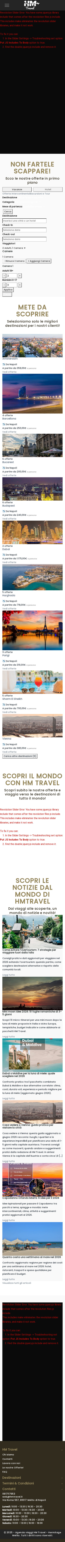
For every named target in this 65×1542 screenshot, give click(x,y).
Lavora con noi (11, 1463)
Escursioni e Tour (40, 193)
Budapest (8, 505)
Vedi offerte (9, 431)
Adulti (7, 270)
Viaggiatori (8, 243)
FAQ (4, 1471)
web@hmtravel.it (12, 1496)
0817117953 (8, 1493)
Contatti (7, 1459)
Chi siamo (8, 1454)
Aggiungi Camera (39, 261)
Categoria (8, 202)
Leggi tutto (8, 974)
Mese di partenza (12, 206)
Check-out (8, 234)
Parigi (5, 655)
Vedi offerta (9, 371)
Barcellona (9, 418)
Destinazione (9, 197)
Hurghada (8, 595)
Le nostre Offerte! (13, 1467)
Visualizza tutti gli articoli (16, 1283)
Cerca (7, 211)
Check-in (7, 225)
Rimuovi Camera (14, 261)
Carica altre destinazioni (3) (20, 756)
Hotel (48, 189)
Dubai (6, 549)
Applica (8, 289)
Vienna (6, 738)
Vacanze (17, 189)
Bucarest (8, 462)
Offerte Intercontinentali (16, 193)
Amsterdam (10, 358)
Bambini (9, 280)
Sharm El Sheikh (12, 699)
